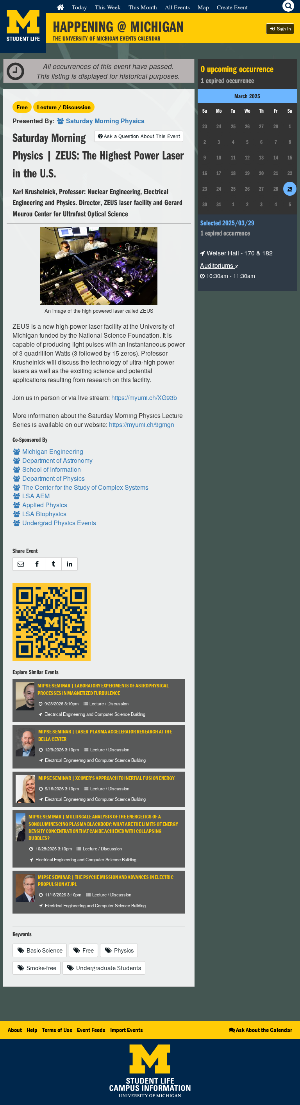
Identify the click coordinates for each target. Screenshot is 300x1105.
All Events (177, 7)
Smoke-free (40, 968)
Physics (123, 950)
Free (22, 107)
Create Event (232, 7)
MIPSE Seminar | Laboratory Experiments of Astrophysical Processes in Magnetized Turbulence (103, 689)
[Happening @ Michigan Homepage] (23, 48)
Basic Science (43, 950)
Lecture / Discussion (64, 107)
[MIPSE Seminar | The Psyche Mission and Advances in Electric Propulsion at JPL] (30, 886)
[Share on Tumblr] (53, 564)
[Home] (60, 7)
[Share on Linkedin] (69, 564)
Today (79, 7)
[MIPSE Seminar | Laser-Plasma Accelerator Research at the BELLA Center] (28, 741)
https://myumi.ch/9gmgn (141, 424)
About (15, 1030)
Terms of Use (57, 1030)
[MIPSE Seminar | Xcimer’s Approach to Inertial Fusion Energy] (30, 787)
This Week (108, 7)
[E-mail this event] (20, 564)
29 (290, 188)
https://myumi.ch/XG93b (144, 397)
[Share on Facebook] (37, 564)
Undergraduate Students (108, 968)
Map (203, 7)
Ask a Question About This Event (142, 136)
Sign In (283, 28)
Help (32, 1030)
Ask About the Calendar (264, 1030)
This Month (143, 7)
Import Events (126, 1030)
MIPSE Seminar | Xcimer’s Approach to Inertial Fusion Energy (106, 778)
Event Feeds (91, 1030)
